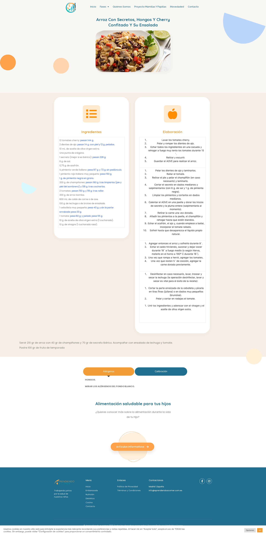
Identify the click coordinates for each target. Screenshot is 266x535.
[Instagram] (209, 481)
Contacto (193, 6)
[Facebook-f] (202, 481)
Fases (103, 6)
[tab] (108, 371)
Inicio (93, 6)
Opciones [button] (250, 530)
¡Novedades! (177, 6)
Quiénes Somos (122, 6)
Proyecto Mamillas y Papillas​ (150, 6)
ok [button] (260, 530)
